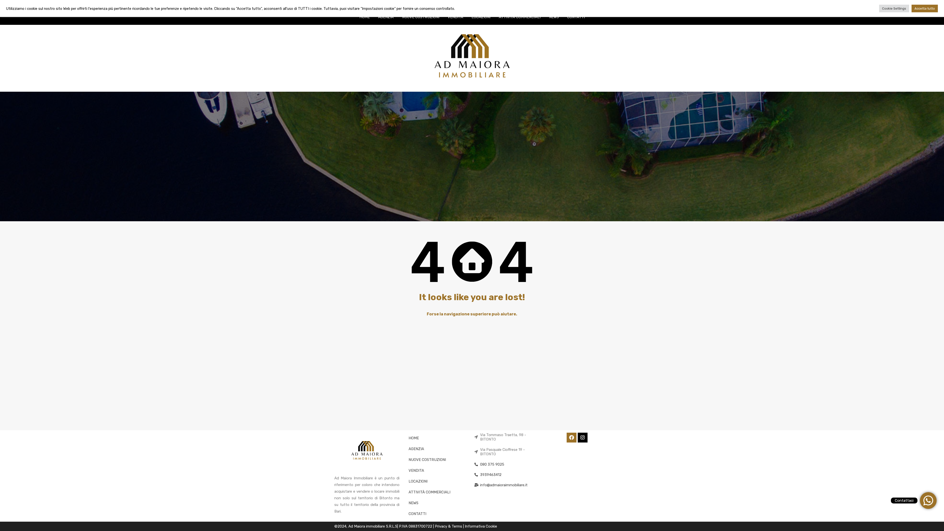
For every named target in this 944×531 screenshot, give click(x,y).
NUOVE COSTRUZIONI (420, 17)
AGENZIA (386, 17)
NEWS (554, 17)
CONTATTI (576, 17)
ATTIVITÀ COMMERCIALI (520, 17)
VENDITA (455, 17)
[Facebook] (571, 437)
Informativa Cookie (481, 526)
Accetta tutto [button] (924, 8)
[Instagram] (583, 437)
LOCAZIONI (481, 17)
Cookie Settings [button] (894, 8)
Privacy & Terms (449, 526)
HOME (364, 17)
